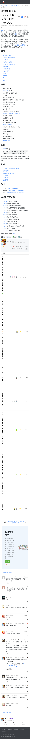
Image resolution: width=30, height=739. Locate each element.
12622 (5, 221)
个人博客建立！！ (2, 507)
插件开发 (5, 180)
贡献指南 (5, 175)
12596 (5, 203)
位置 (13, 241)
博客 (21, 237)
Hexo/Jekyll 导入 (8, 125)
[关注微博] (3, 734)
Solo (2, 30)
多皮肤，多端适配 (8, 113)
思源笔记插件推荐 (2, 399)
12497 (5, 201)
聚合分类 (5, 91)
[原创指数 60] (28, 17)
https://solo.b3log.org (13, 188)
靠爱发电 (16, 730)
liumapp (7, 675)
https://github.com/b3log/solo (17, 190)
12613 (5, 212)
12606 (5, 224)
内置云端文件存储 (20, 45)
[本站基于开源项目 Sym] (1, 734)
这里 (13, 234)
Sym (12, 736)
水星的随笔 (6, 69)
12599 (5, 206)
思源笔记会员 (23, 730)
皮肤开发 (5, 178)
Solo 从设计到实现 (8, 173)
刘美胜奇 (5, 66)
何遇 (4, 73)
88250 (7, 623)
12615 (5, 219)
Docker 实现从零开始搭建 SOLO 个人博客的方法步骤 (2, 472)
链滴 (5, 731)
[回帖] (19, 17)
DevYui (7, 605)
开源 (15, 237)
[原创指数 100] (2, 331)
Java (9, 237)
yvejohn (7, 587)
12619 (5, 228)
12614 (5, 226)
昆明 (13, 720)
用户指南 (5, 171)
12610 (5, 208)
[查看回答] (2, 294)
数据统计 (10, 730)
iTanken (7, 695)
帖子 (14, 723)
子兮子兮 (5, 60)
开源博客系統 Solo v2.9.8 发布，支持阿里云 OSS (15, 522)
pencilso (8, 615)
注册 (7, 562)
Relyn (5, 76)
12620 (5, 230)
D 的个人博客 (7, 55)
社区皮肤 (17, 113)
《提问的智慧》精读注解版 (11, 168)
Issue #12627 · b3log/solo (17, 665)
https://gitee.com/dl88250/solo (15, 193)
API (2, 730)
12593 (5, 215)
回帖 (5, 723)
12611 (5, 210)
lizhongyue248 (9, 639)
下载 (4, 149)
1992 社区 (6, 71)
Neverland (6, 78)
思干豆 (5, 80)
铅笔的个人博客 (7, 62)
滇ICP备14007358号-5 (6, 736)
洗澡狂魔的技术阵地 (9, 64)
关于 (7, 564)
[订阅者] (3, 246)
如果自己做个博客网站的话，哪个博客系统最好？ (2, 275)
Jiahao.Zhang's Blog (9, 57)
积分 (23, 723)
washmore (8, 703)
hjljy (7, 597)
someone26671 (9, 577)
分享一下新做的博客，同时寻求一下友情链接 (2, 428)
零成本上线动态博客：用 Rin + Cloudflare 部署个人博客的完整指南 (2, 330)
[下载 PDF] (25, 17)
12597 (5, 217)
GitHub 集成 (6, 140)
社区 (15, 34)
